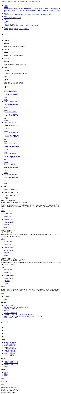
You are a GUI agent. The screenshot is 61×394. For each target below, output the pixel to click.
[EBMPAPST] (4, 325)
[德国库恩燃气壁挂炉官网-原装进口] (30, 1)
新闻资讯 (6, 16)
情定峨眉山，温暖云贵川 (10, 313)
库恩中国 (16, 29)
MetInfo (9, 392)
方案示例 (52, 14)
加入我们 (6, 19)
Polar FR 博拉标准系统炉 (10, 348)
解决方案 (6, 13)
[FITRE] (4, 334)
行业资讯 (18, 18)
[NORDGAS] (4, 328)
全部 (5, 8)
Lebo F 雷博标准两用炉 (25, 8)
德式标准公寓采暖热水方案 (13, 14)
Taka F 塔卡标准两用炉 (44, 10)
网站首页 (6, 5)
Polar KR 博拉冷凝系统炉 (31, 10)
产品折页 (28, 25)
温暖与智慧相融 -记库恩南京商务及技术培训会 (16, 307)
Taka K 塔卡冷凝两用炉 (10, 355)
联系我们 (26, 29)
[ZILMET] (4, 333)
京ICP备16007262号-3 (11, 387)
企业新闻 (8, 18)
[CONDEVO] (4, 330)
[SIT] (4, 331)
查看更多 (3, 211)
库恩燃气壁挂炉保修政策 (10, 308)
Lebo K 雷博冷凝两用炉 (37, 8)
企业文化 (21, 29)
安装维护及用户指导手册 (10, 24)
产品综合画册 (17, 25)
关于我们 (6, 27)
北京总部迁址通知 (8, 305)
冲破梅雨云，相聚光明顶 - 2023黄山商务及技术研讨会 (18, 314)
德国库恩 (6, 29)
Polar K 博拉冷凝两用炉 (18, 10)
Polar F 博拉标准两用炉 (50, 8)
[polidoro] (4, 336)
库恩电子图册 (34, 25)
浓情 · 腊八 (6, 310)
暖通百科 (13, 18)
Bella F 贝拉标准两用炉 (12, 8)
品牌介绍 (11, 29)
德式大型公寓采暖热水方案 (28, 14)
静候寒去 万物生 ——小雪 (10, 317)
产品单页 (23, 25)
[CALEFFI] (4, 327)
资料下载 (6, 21)
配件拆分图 (7, 25)
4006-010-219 (4, 381)
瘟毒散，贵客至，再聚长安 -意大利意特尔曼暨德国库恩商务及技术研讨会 (23, 316)
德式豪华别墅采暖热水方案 (42, 14)
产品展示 (6, 7)
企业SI (11, 25)
